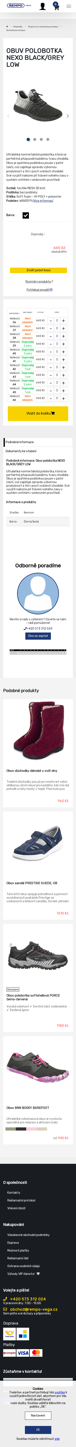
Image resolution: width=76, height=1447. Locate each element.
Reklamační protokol (21, 1200)
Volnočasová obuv (16, 30)
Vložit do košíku (38, 413)
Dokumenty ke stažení (21, 451)
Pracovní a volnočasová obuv (43, 26)
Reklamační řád (17, 1258)
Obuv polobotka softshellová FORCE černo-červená (33, 997)
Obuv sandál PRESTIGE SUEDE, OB (32, 883)
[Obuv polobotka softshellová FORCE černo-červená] (38, 955)
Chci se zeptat (38, 636)
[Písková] (42, 1129)
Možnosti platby (18, 1250)
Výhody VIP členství (20, 1274)
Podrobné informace (20, 442)
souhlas (60, 1392)
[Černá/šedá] (26, 215)
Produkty (18, 26)
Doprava (13, 1243)
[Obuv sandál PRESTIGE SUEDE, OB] (38, 843)
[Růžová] (31, 1129)
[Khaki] (10, 1129)
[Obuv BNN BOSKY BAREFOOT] (38, 1068)
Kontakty (13, 1193)
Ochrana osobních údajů (23, 1266)
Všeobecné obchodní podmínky (28, 1235)
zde (57, 1439)
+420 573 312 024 (39, 628)
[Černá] (21, 1129)
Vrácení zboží (16, 1208)
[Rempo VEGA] (19, 5)
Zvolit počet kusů (38, 270)
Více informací (43, 201)
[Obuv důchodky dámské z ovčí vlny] (38, 731)
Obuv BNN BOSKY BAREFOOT (28, 1108)
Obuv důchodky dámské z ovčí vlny (32, 771)
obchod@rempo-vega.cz (33, 1309)
